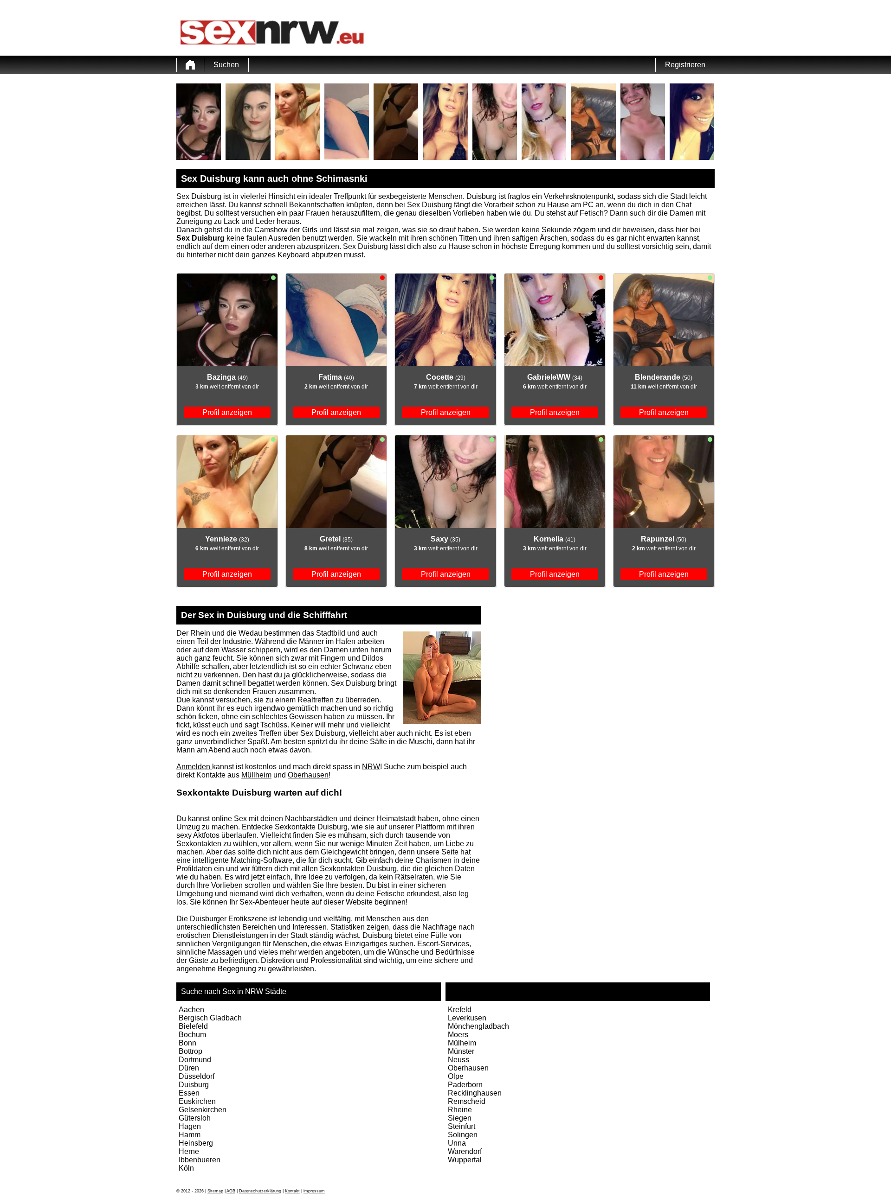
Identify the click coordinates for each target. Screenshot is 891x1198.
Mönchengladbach (478, 1026)
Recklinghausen (475, 1093)
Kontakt (292, 1191)
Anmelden (194, 767)
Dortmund (195, 1060)
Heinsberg (196, 1143)
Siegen (459, 1118)
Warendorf (465, 1151)
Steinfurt (461, 1126)
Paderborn (465, 1085)
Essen (189, 1093)
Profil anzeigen (227, 412)
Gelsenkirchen (202, 1110)
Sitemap (215, 1191)
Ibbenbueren (199, 1160)
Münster (461, 1051)
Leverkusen (467, 1018)
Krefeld (459, 1009)
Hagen (190, 1126)
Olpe (456, 1076)
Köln (186, 1168)
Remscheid (466, 1101)
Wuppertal (465, 1160)
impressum (314, 1191)
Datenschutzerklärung (260, 1191)
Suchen (226, 65)
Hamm (189, 1135)
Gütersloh (195, 1118)
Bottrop (190, 1051)
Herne (189, 1151)
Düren (189, 1068)
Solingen (463, 1135)
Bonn (187, 1043)
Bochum (192, 1035)
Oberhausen (308, 775)
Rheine (460, 1110)
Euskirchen (197, 1101)
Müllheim (256, 775)
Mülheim (462, 1043)
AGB (230, 1191)
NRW (371, 767)
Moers (458, 1035)
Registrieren (685, 65)
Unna (457, 1143)
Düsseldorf (196, 1076)
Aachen (191, 1009)
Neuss (458, 1060)
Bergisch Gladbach (210, 1018)
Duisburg (194, 1085)
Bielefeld (193, 1026)
